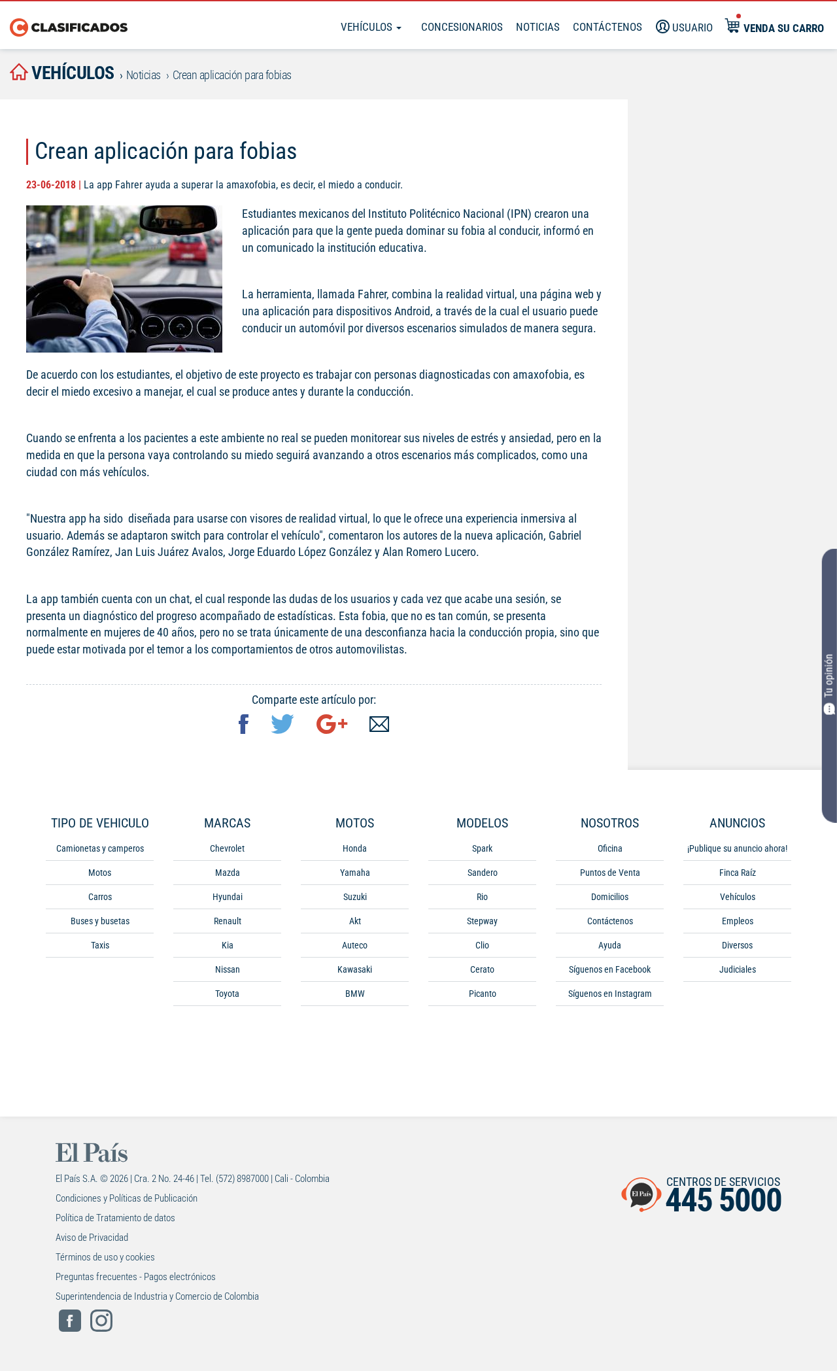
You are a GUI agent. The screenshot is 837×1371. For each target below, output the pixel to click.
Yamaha (355, 872)
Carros (100, 897)
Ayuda (609, 945)
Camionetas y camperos (100, 848)
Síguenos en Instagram (610, 993)
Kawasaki (354, 969)
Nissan (227, 969)
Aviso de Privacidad (92, 1237)
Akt (355, 921)
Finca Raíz (737, 872)
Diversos (737, 945)
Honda (355, 848)
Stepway (482, 921)
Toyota (227, 993)
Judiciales (737, 969)
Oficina (610, 848)
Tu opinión (829, 676)
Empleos (737, 921)
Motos (99, 872)
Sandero (483, 872)
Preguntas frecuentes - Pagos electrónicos (136, 1277)
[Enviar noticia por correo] (379, 726)
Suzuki (355, 897)
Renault (227, 921)
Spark (482, 848)
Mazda (227, 872)
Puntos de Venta (610, 872)
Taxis (100, 945)
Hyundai (228, 897)
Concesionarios (462, 26)
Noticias (538, 26)
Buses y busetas (100, 921)
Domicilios (609, 897)
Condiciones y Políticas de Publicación (126, 1198)
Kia (227, 945)
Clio (482, 945)
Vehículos (368, 26)
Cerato (482, 969)
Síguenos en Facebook (610, 969)
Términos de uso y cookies (105, 1257)
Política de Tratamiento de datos (115, 1218)
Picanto (482, 993)
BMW (355, 993)
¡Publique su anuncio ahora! (737, 848)
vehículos (71, 73)
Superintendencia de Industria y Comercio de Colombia (157, 1296)
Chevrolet (227, 848)
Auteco (354, 945)
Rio (482, 897)
